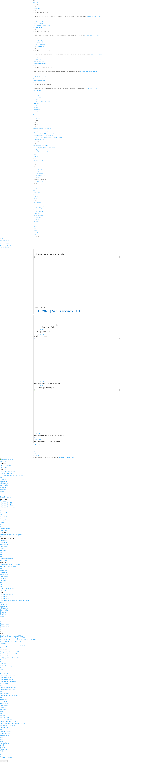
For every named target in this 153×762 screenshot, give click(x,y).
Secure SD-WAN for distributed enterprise (14, 642)
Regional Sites (4, 743)
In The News (4, 684)
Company (3, 672)
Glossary (35, 452)
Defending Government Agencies (11, 654)
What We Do (36, 444)
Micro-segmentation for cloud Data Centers (14, 646)
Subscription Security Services (10, 721)
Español (2, 747)
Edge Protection (5, 465)
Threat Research (4, 247)
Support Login (4, 727)
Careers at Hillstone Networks (10, 696)
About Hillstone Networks (8, 674)
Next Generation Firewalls (8, 471)
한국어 (2, 751)
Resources (3, 479)
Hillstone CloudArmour (7, 507)
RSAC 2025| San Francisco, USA (57, 311)
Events (2, 242)
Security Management (7, 588)
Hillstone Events (5, 678)
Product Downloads (6, 757)
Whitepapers (4, 483)
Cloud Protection (5, 497)
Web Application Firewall (8, 566)
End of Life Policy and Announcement (12, 723)
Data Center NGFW (6, 473)
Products (35, 446)
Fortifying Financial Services (9, 658)
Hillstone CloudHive (6, 503)
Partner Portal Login (6, 666)
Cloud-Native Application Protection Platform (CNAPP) (18, 640)
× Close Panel (4, 761)
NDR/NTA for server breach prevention (13, 644)
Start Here (3, 467)
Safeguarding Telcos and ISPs (10, 652)
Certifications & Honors (8, 688)
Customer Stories (4, 240)
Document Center (6, 719)
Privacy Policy (62, 457)
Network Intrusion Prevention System (12, 475)
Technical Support (6, 717)
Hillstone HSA (4, 596)
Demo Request (5, 624)
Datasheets (3, 481)
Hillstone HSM (4, 598)
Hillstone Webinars (6, 680)
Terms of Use (70, 457)
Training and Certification (8, 725)
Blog (34, 453)
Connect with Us (5, 622)
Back (1, 477)
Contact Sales (4, 626)
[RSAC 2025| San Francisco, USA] (76, 281)
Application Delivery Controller (10, 564)
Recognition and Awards (8, 690)
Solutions (35, 448)
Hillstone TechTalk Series (8, 682)
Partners (35, 450)
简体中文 (3, 745)
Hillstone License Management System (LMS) (15, 600)
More (2, 670)
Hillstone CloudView (6, 594)
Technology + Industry (6, 246)
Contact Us (36, 455)
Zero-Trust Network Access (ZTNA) (11, 636)
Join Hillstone (4, 694)
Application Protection (7, 558)
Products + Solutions (5, 244)
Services (2, 715)
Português (3, 749)
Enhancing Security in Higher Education (13, 656)
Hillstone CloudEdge (7, 505)
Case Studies (4, 485)
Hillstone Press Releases (8, 676)
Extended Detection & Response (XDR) (12, 638)
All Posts (2, 238)
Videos (2, 491)
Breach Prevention (6, 529)
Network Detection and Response (11, 535)
